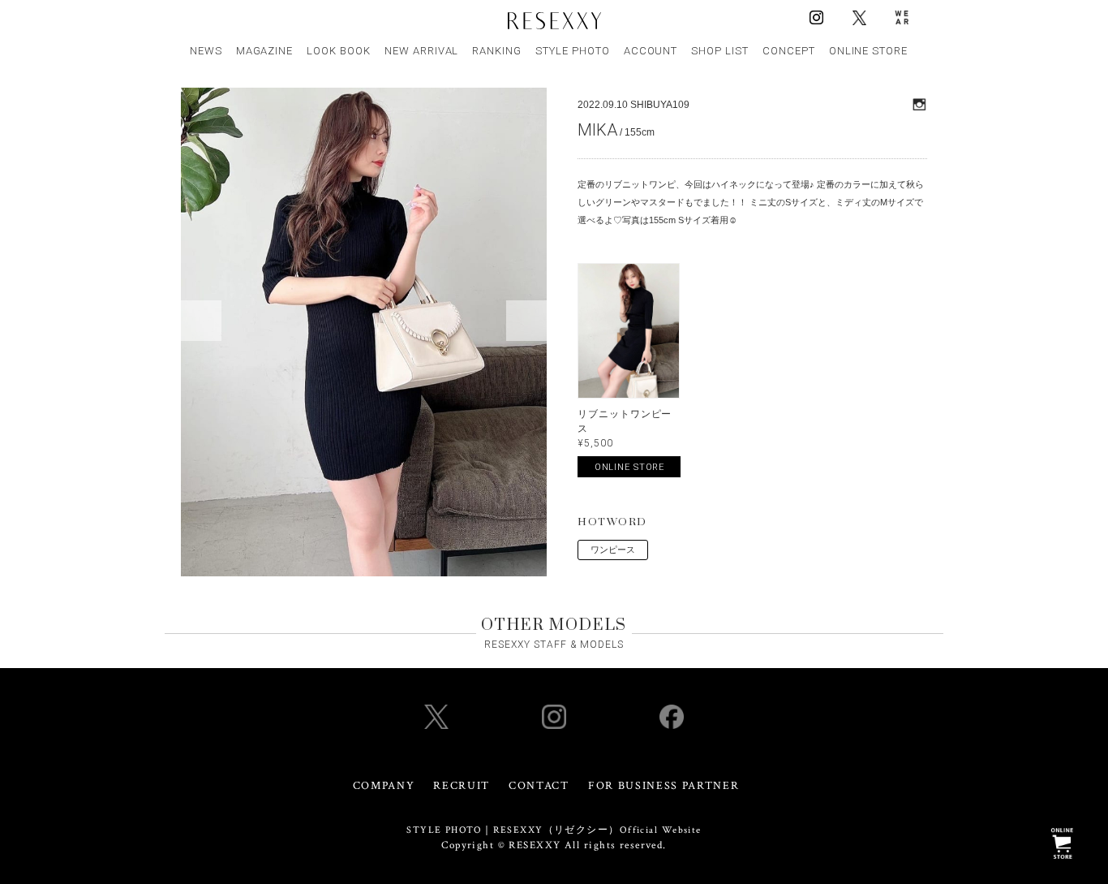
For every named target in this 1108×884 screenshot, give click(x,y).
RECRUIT (461, 785)
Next (526, 320)
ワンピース (613, 549)
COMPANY (384, 785)
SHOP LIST (720, 51)
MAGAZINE (265, 51)
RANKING (497, 51)
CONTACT (539, 785)
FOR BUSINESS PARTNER (664, 785)
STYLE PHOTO (572, 51)
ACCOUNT (651, 51)
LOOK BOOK (339, 51)
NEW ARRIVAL (421, 51)
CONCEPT (788, 51)
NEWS (206, 51)
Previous (201, 320)
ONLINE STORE (868, 51)
